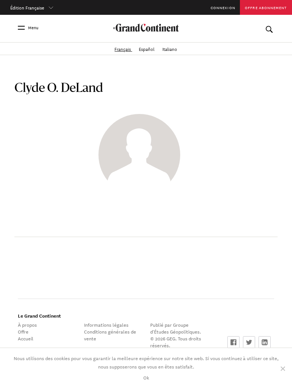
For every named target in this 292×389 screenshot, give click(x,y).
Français (123, 48)
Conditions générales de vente (110, 334)
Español (147, 48)
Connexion (223, 7)
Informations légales (106, 324)
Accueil (25, 338)
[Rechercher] (269, 27)
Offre (23, 331)
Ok (146, 377)
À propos (27, 324)
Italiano (169, 48)
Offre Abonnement (266, 7)
